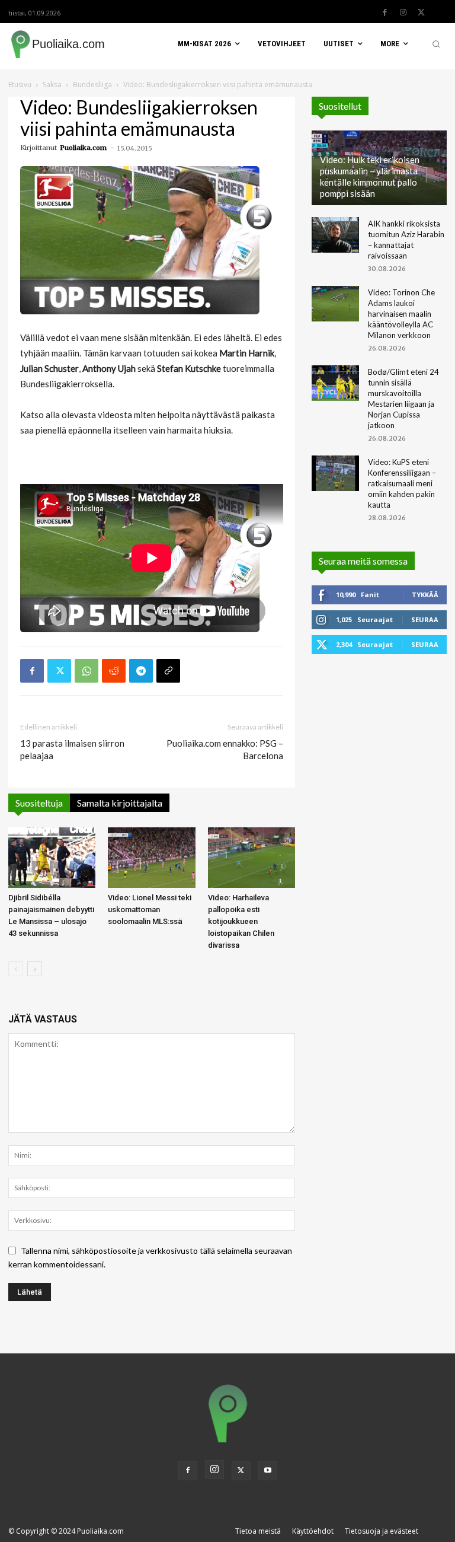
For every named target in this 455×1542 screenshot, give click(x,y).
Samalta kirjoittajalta (119, 802)
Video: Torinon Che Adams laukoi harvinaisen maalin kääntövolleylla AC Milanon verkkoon (401, 314)
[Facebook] (384, 12)
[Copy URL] (168, 671)
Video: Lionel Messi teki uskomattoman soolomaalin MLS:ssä (149, 909)
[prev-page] (15, 968)
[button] (436, 44)
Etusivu (19, 84)
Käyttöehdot (313, 1531)
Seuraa (424, 619)
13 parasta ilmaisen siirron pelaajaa (72, 749)
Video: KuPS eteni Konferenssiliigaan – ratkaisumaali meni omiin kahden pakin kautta (402, 483)
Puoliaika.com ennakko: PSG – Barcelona (224, 749)
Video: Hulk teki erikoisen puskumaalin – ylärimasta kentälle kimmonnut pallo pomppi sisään (369, 176)
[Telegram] (141, 671)
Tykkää (425, 594)
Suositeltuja (39, 802)
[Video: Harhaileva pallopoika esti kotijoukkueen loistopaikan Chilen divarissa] (251, 857)
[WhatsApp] (86, 671)
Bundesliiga (92, 84)
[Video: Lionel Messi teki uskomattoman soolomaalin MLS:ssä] (151, 857)
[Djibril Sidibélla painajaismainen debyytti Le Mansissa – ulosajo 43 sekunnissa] (51, 857)
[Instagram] (403, 12)
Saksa (52, 84)
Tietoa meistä (258, 1531)
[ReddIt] (114, 671)
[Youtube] (267, 1470)
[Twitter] (421, 12)
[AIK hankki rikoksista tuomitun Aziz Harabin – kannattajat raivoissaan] (335, 235)
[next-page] (34, 968)
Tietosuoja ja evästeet (381, 1531)
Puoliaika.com (83, 148)
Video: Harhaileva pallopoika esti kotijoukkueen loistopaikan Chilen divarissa (241, 921)
